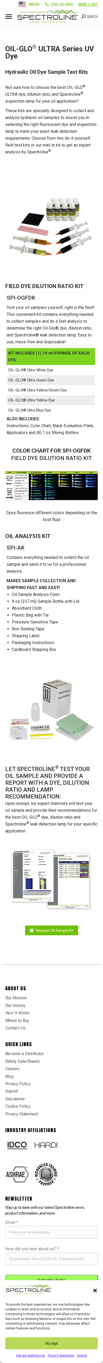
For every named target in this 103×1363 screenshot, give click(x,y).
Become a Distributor (24, 1053)
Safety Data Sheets (22, 1061)
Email (11, 1222)
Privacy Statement (61, 1355)
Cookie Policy (18, 1106)
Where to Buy (88, 4)
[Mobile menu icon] (8, 16)
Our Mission (16, 997)
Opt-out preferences (30, 1355)
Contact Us (15, 1028)
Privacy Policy (18, 1083)
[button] (95, 1290)
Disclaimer (15, 1098)
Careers (12, 1068)
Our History (15, 1005)
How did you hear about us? (32, 1248)
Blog (9, 1076)
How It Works (17, 1012)
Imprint (82, 1355)
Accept (51, 1343)
